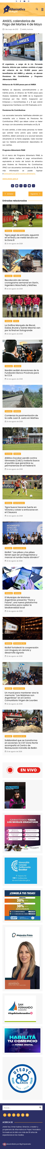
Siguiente (34, 194)
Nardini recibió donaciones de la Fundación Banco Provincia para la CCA (22, 373)
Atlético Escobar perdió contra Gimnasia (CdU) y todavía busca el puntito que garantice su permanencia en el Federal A (22, 462)
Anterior (10, 194)
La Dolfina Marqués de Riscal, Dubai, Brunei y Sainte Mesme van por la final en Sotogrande (22, 328)
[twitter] (16, 1)
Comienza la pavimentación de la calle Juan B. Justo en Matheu (22, 417)
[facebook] (20, 1)
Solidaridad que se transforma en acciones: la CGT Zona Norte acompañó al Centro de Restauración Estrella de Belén (21, 744)
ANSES (24, 29)
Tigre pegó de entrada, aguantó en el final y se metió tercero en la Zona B (22, 238)
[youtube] (24, 1)
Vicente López (19, 689)
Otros (16, 321)
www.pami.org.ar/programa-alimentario (19, 173)
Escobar (8, 276)
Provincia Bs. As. (19, 548)
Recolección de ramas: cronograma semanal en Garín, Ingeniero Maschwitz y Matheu (22, 283)
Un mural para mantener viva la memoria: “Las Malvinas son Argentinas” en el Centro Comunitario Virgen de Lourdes (22, 696)
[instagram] (28, 1)
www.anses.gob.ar (10, 179)
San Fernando (19, 231)
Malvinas (9, 366)
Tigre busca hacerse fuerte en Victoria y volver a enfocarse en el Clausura (21, 510)
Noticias (30, 29)
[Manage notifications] (4, 1144)
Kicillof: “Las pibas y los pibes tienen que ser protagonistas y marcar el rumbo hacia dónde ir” (22, 555)
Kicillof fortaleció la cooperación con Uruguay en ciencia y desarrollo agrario (21, 650)
